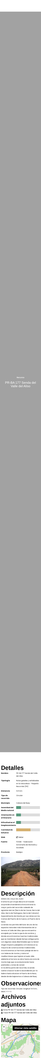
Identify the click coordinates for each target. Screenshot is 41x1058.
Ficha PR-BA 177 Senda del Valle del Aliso (19, 1010)
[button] (3, 871)
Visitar (20, 837)
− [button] (4, 1030)
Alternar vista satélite (25, 1028)
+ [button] (4, 1026)
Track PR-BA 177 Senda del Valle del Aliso (20, 1012)
